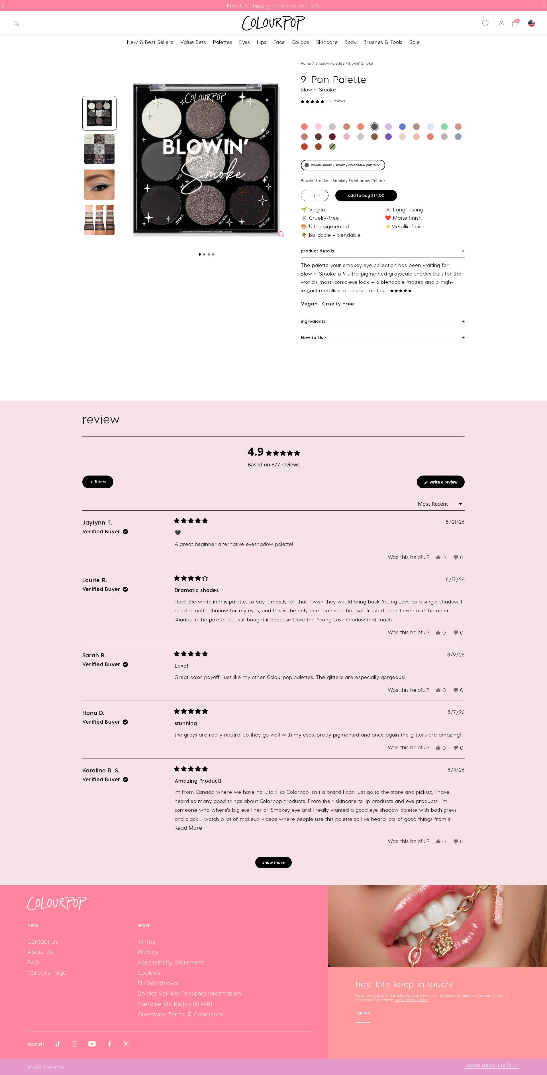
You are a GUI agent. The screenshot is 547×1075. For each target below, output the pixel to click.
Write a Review (446, 483)
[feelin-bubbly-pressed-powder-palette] (402, 136)
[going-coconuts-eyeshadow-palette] (346, 126)
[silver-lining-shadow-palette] (332, 126)
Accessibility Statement (171, 962)
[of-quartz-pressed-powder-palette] (360, 136)
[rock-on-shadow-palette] (304, 146)
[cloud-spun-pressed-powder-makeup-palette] (346, 136)
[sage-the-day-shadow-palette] (332, 146)
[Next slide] (544, 5)
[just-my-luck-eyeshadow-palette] (444, 126)
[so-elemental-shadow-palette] (458, 136)
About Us (40, 951)
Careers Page (47, 972)
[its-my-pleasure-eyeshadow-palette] (388, 126)
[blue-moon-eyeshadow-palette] (402, 126)
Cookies (149, 972)
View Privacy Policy (411, 1000)
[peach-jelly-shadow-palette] (304, 126)
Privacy (148, 951)
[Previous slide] (3, 5)
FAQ (33, 962)
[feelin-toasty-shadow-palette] (318, 146)
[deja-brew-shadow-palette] (374, 136)
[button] (200, 254)
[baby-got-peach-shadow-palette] (360, 126)
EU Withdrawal (159, 983)
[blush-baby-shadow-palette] (430, 136)
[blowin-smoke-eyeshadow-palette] (374, 126)
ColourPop (54, 1066)
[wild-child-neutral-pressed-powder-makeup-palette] (318, 136)
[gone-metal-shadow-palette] (444, 136)
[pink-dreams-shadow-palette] (318, 126)
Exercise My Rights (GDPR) (175, 1003)
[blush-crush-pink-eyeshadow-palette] (458, 126)
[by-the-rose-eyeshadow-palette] (416, 136)
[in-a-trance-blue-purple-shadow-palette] (430, 126)
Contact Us (42, 941)
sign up (363, 1013)
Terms (146, 941)
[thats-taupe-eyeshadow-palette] (416, 126)
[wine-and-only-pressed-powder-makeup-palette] (332, 136)
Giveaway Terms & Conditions (181, 1014)
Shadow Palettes (331, 63)
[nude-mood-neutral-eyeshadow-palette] (304, 136)
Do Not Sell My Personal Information (189, 993)
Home (306, 63)
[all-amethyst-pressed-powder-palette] (388, 136)
